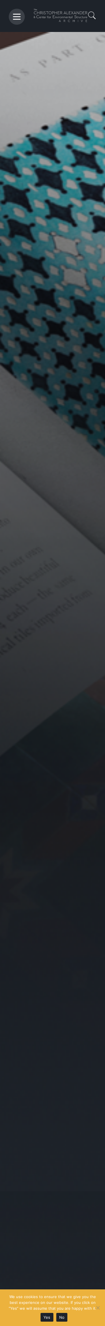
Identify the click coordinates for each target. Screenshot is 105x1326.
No (62, 1317)
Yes (46, 1317)
